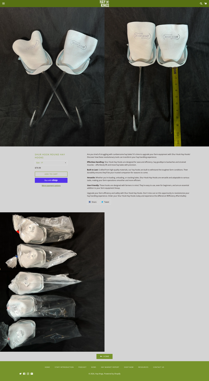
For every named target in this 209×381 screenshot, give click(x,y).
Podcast (82, 367)
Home (47, 367)
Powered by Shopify (112, 374)
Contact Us (158, 367)
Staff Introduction (64, 367)
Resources (143, 367)
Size (38, 162)
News (93, 367)
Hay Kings (99, 374)
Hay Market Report (110, 367)
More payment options (51, 185)
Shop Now (129, 367)
